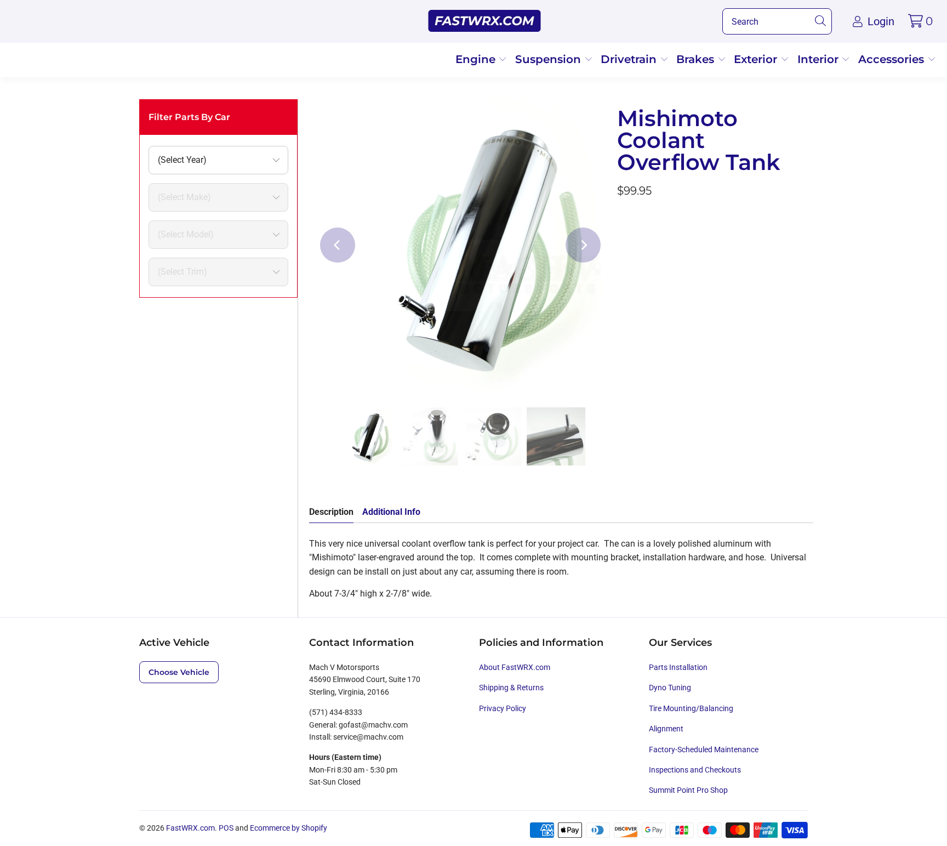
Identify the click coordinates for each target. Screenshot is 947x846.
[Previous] (337, 245)
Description (331, 512)
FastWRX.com (190, 828)
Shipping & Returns (511, 687)
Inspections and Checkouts (695, 769)
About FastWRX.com (514, 667)
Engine (477, 59)
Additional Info (391, 512)
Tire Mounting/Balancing (691, 708)
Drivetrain (630, 59)
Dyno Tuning (670, 687)
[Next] (583, 245)
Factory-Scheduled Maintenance (703, 749)
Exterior (757, 59)
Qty (623, 220)
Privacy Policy (502, 708)
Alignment (666, 728)
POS (226, 828)
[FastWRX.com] (485, 21)
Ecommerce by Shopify (288, 828)
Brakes (696, 59)
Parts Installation (678, 667)
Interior (819, 59)
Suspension (549, 59)
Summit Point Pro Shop (688, 790)
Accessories (892, 59)
